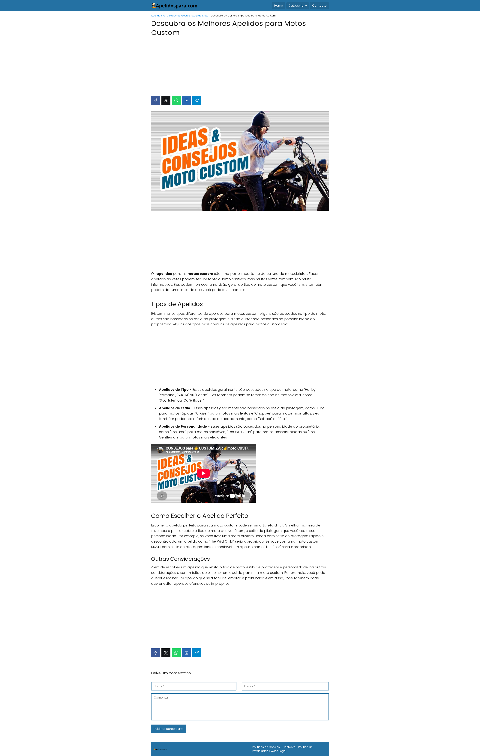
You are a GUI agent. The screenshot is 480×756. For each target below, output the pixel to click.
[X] (165, 100)
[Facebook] (155, 100)
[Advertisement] (240, 64)
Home (278, 5)
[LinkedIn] (186, 100)
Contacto (319, 5)
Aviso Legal (278, 751)
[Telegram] (196, 100)
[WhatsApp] (176, 100)
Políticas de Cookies (266, 747)
